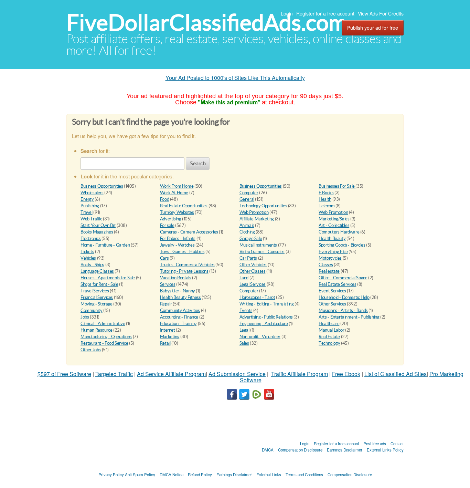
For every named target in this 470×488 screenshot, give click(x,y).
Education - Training (178, 323)
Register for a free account (325, 13)
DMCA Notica (171, 474)
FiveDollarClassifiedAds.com (206, 22)
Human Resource (97, 330)
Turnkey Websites (177, 212)
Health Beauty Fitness (180, 297)
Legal (244, 330)
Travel (87, 212)
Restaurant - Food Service (104, 343)
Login (287, 13)
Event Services (332, 290)
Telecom (326, 205)
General (246, 199)
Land (243, 277)
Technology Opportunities (263, 205)
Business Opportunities (102, 186)
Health (325, 199)
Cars (164, 258)
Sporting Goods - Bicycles (342, 245)
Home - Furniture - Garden (105, 245)
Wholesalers (92, 192)
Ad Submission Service (237, 374)
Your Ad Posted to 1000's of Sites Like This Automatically (235, 78)
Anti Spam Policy (140, 474)
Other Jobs (91, 349)
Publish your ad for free (372, 27)
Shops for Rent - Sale (99, 284)
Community (92, 310)
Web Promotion (254, 212)
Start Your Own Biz (98, 225)
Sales (244, 343)
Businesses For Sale (337, 186)
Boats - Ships (92, 264)
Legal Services (252, 284)
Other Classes (252, 271)
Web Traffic (91, 218)
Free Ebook (346, 374)
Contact (397, 443)
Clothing (247, 232)
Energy (87, 199)
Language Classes (97, 271)
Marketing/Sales (334, 218)
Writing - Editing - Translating (266, 304)
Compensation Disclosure (300, 450)
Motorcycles (330, 258)
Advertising (170, 218)
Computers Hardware (339, 232)
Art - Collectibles (334, 225)
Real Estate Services (337, 284)
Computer (248, 192)
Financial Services (97, 297)
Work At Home (174, 192)
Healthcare (329, 323)
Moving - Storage (97, 304)
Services (167, 284)
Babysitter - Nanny (177, 290)
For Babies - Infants (177, 238)
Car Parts (248, 258)
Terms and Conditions (304, 474)
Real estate (329, 271)
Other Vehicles (253, 264)
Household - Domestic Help (344, 297)
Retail (165, 343)
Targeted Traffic (114, 374)
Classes (326, 264)
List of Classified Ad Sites (395, 374)
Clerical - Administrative (103, 323)
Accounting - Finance (179, 317)
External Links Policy (385, 450)
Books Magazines (97, 232)
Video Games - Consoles (262, 251)
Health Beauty (332, 238)
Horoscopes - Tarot (257, 297)
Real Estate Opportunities (183, 205)
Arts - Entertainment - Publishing (349, 317)
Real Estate (329, 336)
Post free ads (374, 443)
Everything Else (333, 251)
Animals (246, 225)
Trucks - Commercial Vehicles (187, 264)
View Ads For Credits (381, 13)
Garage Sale (250, 238)
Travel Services (95, 290)
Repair (166, 304)
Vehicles (88, 258)
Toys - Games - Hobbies (182, 251)
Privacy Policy (111, 474)
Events (246, 310)
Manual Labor (331, 330)
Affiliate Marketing (256, 218)
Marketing (170, 336)
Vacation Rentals (175, 277)
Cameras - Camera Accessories (189, 232)
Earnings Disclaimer (344, 450)
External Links (268, 474)
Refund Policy (200, 474)
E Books (326, 192)
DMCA (268, 450)
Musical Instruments (258, 245)
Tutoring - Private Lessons (184, 271)
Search (198, 163)
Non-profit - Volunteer (259, 336)
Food (164, 199)
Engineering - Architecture (263, 323)
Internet (167, 330)
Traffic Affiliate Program (299, 374)
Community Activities (180, 310)
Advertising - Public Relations (266, 317)
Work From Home (177, 186)
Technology (329, 343)
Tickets (87, 251)
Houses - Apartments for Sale (108, 277)
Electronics (91, 238)
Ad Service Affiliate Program (171, 374)
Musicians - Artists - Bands (343, 310)
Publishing (90, 205)
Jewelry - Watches (177, 245)
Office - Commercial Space (343, 277)
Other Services (332, 304)
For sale (167, 225)
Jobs (85, 317)
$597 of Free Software (64, 374)
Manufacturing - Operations (106, 336)
